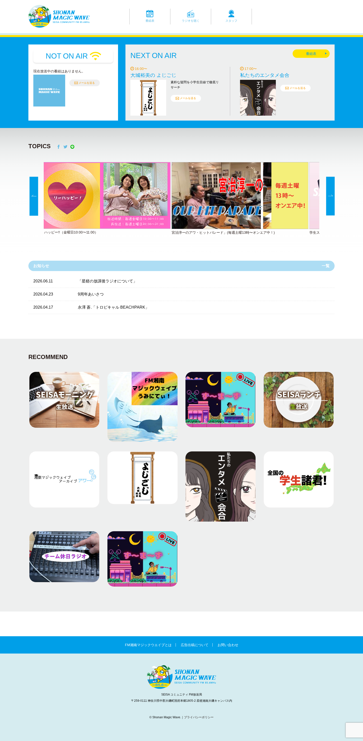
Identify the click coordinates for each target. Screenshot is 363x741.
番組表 (149, 20)
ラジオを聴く (191, 20)
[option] (181, 199)
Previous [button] (34, 196)
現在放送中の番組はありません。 (59, 71)
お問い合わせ (228, 645)
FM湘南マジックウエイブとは (148, 645)
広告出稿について (194, 645)
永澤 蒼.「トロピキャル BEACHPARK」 (113, 307)
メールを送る (87, 82)
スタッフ (231, 20)
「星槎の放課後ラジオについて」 (107, 281)
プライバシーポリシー (199, 717)
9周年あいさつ (91, 294)
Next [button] (330, 196)
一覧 (326, 266)
